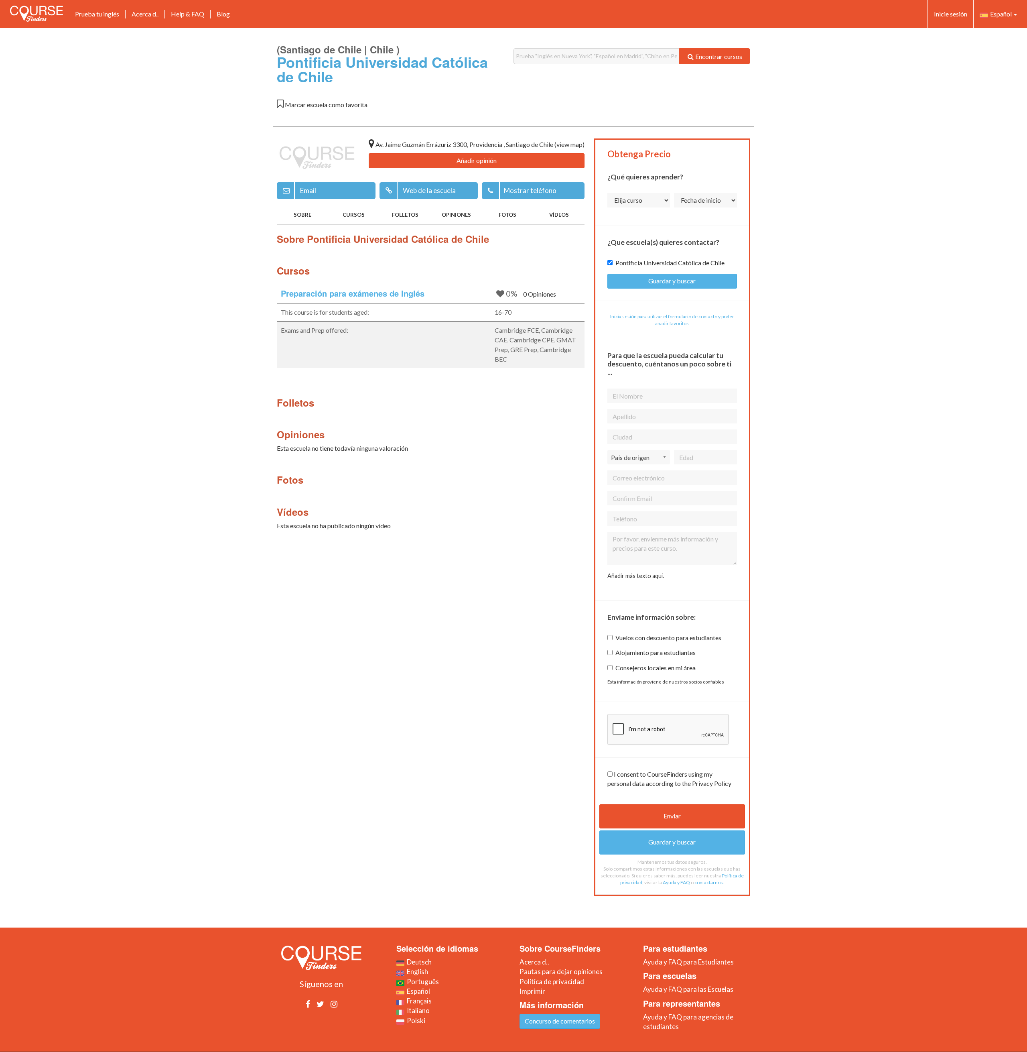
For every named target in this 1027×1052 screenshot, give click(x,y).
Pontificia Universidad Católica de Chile (670, 263)
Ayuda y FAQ (676, 882)
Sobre (302, 215)
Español (1000, 14)
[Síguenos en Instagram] (334, 1004)
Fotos (507, 215)
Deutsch (418, 962)
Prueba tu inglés (97, 14)
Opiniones (456, 215)
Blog (223, 14)
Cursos (354, 215)
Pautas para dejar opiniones (561, 971)
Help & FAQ (187, 14)
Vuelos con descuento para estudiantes (668, 637)
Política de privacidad (552, 981)
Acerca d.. (145, 14)
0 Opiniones (539, 294)
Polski (414, 1020)
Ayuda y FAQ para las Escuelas (688, 989)
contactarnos (708, 882)
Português (421, 981)
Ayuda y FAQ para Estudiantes (688, 962)
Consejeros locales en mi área (655, 667)
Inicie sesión (950, 14)
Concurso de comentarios (560, 1021)
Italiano (417, 1010)
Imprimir (532, 991)
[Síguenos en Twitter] (320, 1004)
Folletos (405, 215)
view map (569, 144)
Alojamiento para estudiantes (655, 652)
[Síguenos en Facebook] (308, 1004)
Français (418, 1001)
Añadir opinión (477, 160)
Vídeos (559, 215)
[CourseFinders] (36, 13)
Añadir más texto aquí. (635, 575)
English (416, 971)
